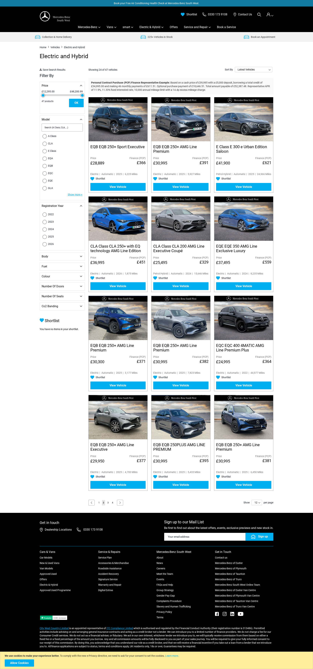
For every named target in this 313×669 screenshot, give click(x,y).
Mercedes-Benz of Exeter (229, 563)
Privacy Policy (164, 611)
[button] (97, 179)
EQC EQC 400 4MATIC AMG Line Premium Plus (240, 347)
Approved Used (48, 573)
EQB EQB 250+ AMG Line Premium (175, 149)
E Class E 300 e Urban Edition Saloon (241, 149)
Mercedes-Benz (87, 27)
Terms (159, 617)
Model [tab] (46, 119)
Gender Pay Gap (165, 595)
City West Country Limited (54, 628)
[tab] (269, 14)
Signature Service (108, 579)
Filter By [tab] (47, 75)
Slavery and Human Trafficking (173, 606)
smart (126, 27)
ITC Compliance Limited (120, 628)
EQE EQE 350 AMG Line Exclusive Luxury (236, 248)
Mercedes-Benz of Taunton (230, 573)
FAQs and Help (164, 584)
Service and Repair (196, 27)
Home (43, 47)
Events (160, 579)
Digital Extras (105, 590)
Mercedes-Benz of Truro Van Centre (235, 606)
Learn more (171, 655)
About (159, 557)
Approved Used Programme (55, 590)
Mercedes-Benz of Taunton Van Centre (236, 601)
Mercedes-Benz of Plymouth (231, 568)
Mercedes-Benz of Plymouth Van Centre (237, 595)
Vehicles (55, 47)
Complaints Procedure (168, 601)
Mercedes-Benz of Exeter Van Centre (235, 590)
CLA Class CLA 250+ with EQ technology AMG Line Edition (115, 248)
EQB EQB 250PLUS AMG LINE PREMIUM (179, 447)
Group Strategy (165, 590)
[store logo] (55, 16)
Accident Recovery (108, 573)
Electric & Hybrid (149, 27)
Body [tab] (45, 256)
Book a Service (226, 27)
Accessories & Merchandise (113, 563)
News (159, 563)
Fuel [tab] (44, 266)
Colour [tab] (46, 276)
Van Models (46, 568)
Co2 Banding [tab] (50, 306)
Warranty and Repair (109, 584)
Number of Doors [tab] (53, 286)
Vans (110, 27)
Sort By (229, 69)
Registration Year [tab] (52, 206)
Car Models (46, 557)
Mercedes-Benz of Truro (228, 579)
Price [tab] (45, 85)
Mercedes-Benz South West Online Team (237, 584)
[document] (157, 660)
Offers (174, 27)
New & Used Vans (49, 563)
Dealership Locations (58, 529)
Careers (160, 568)
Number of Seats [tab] (53, 296)
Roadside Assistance (110, 568)
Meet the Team (164, 573)
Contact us (221, 557)
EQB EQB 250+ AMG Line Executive (112, 447)
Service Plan (105, 557)
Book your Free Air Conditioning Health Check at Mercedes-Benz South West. (156, 3)
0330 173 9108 (93, 529)
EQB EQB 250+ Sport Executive (117, 147)
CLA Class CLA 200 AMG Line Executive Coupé (179, 248)
